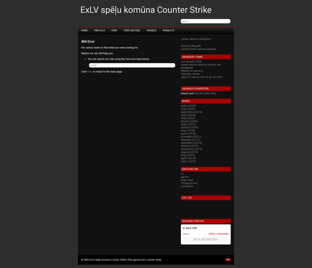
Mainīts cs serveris (192, 70)
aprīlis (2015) (188, 158)
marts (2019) (188, 124)
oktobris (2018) (189, 127)
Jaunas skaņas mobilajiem (196, 39)
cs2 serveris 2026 (191, 61)
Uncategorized (189, 183)
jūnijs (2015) (188, 155)
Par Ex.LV (99, 30)
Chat (114, 30)
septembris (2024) (191, 112)
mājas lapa (187, 180)
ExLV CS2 (191, 228)
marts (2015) (188, 161)
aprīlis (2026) (188, 105)
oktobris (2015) (189, 145)
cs (182, 173)
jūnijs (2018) (188, 130)
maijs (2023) (188, 118)
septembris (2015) (191, 149)
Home (84, 30)
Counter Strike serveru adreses (198, 49)
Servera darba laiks (205, 93)
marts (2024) (188, 115)
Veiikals (151, 30)
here (89, 71)
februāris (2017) (190, 139)
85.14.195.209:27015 (206, 239)
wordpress (187, 186)
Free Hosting (132, 30)
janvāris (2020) (189, 121)
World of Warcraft (191, 46)
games (185, 176)
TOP (228, 259)
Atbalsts (168, 30)
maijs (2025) (188, 108)
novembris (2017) (191, 136)
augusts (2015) (189, 152)
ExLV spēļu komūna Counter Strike (146, 10)
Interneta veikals (190, 73)
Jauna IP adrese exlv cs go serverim (201, 77)
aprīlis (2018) (188, 133)
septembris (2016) (191, 142)
